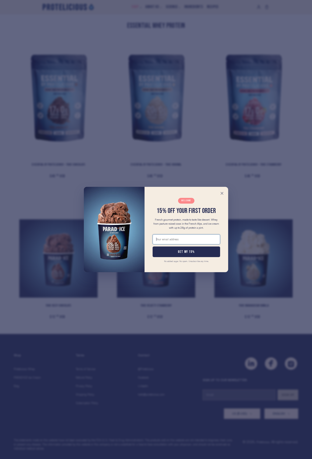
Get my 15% (186, 252)
